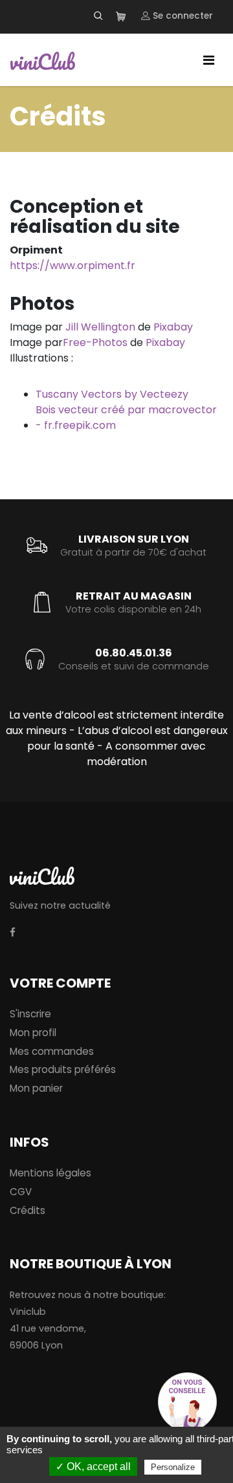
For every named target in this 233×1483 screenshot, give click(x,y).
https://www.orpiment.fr (72, 265)
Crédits (27, 1210)
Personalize (173, 1467)
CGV (21, 1191)
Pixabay (173, 326)
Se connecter (181, 16)
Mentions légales (50, 1173)
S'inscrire (30, 1014)
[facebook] (13, 933)
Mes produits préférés (63, 1069)
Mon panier (36, 1088)
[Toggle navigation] (209, 60)
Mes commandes (52, 1051)
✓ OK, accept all (93, 1466)
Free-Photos (95, 342)
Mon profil (33, 1032)
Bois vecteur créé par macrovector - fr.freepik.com (126, 417)
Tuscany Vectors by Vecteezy (112, 394)
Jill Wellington (100, 326)
